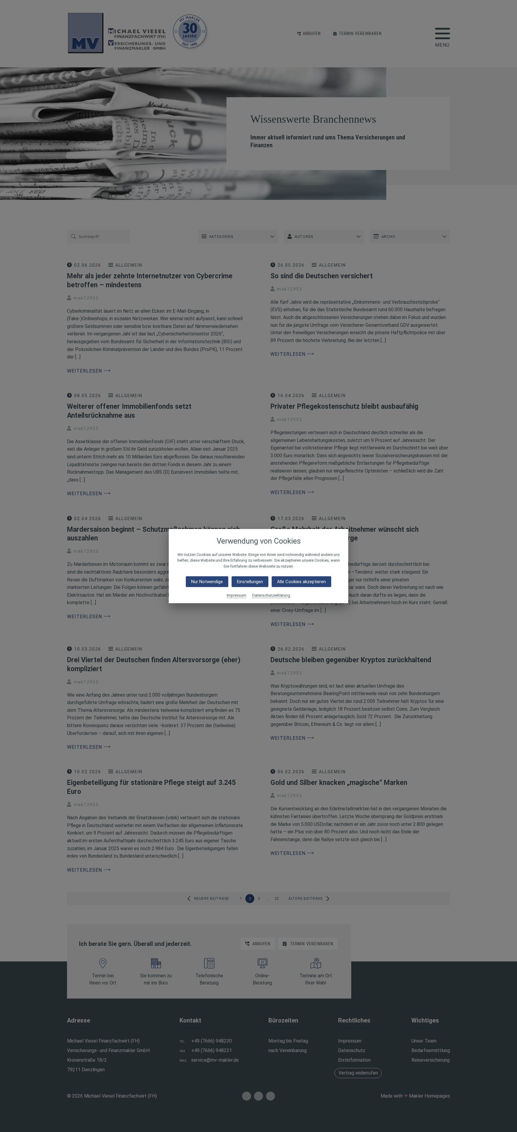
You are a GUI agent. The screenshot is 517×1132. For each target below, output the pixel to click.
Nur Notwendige (207, 581)
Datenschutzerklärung (271, 595)
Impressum (236, 595)
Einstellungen (250, 581)
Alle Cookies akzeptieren (301, 581)
